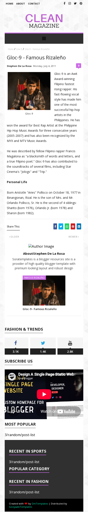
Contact (34, 3)
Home (9, 3)
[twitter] (75, 3)
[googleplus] (69, 3)
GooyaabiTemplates (20, 506)
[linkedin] (81, 3)
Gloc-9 (19, 49)
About (20, 3)
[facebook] (64, 3)
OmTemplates (40, 503)
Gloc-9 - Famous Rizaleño (40, 309)
